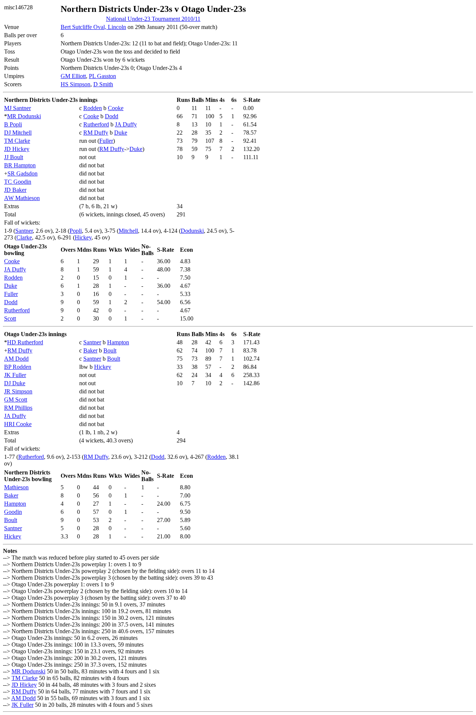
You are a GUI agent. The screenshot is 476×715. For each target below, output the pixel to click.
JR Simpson (18, 391)
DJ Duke (14, 383)
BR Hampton (20, 165)
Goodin (13, 512)
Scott (10, 318)
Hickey (83, 237)
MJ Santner (17, 108)
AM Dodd (16, 358)
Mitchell (128, 231)
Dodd (111, 116)
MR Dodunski (24, 116)
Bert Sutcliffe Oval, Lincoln (93, 27)
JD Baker (15, 190)
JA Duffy (126, 124)
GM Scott (15, 399)
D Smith (103, 84)
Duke (120, 132)
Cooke (115, 108)
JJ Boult (13, 157)
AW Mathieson (22, 198)
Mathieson (16, 487)
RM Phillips (18, 408)
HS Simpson (75, 84)
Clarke (24, 237)
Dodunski (192, 231)
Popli (76, 231)
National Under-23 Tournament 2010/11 (153, 19)
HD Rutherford (25, 342)
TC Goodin (17, 181)
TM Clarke (17, 141)
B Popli (13, 124)
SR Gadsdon (22, 173)
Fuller (106, 141)
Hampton (118, 342)
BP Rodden (17, 367)
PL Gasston (102, 76)
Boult (109, 350)
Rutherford (96, 124)
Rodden (92, 108)
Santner (24, 231)
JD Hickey (16, 149)
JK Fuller (15, 375)
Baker (90, 350)
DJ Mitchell (18, 132)
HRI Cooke (18, 424)
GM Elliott (73, 76)
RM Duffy (95, 132)
